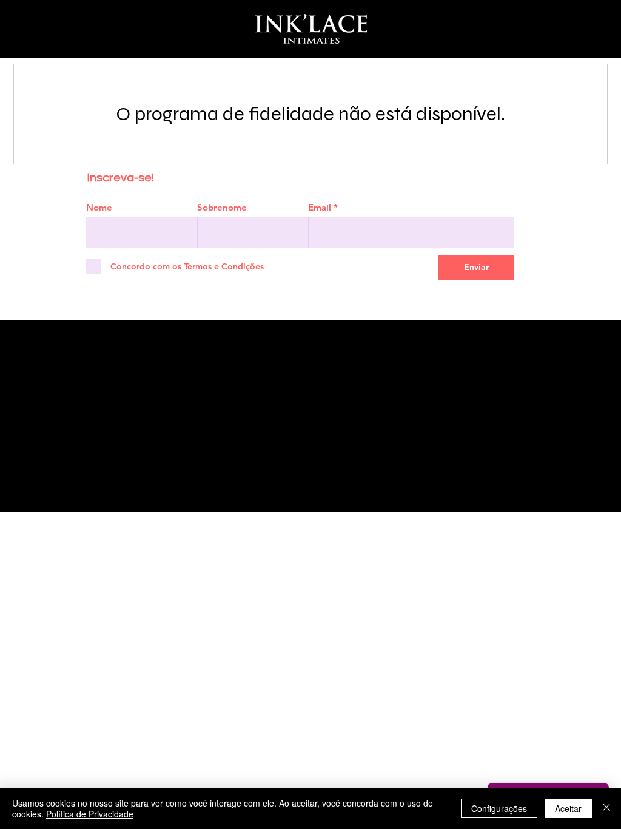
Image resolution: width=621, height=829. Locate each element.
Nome (99, 207)
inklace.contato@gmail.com (259, 430)
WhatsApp (259, 353)
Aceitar (568, 808)
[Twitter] (134, 464)
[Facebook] (78, 464)
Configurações (499, 808)
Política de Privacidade (89, 814)
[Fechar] (606, 808)
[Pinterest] (106, 464)
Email (319, 207)
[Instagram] (50, 464)
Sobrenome (222, 207)
